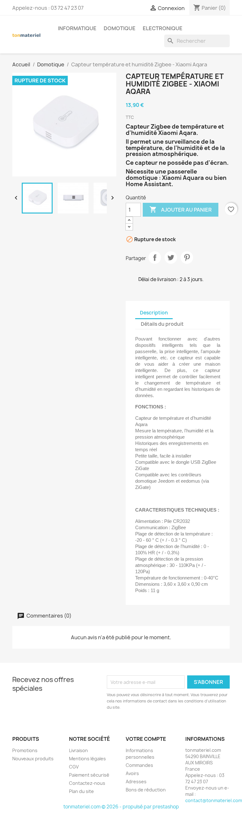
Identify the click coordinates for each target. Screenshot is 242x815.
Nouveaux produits (33, 759)
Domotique (119, 28)
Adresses (136, 782)
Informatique (77, 28)
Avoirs (132, 773)
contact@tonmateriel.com (213, 800)
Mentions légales (87, 759)
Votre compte (146, 738)
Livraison (78, 750)
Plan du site (81, 791)
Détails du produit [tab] (162, 324)
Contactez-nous (87, 783)
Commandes (139, 765)
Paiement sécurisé (89, 775)
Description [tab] (154, 312)
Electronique (162, 28)
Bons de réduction (146, 790)
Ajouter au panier (180, 209)
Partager (154, 257)
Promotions (24, 750)
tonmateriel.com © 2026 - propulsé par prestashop (121, 806)
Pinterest (187, 257)
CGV (74, 767)
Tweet (170, 257)
